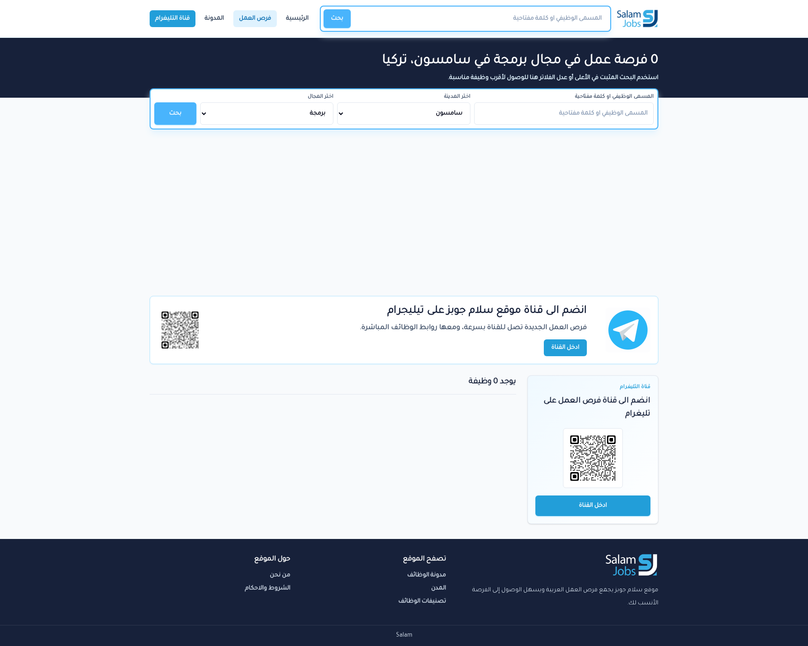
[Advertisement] (404, 199)
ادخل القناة (593, 505)
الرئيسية (297, 18)
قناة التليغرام (172, 18)
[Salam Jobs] (637, 18)
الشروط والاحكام (267, 588)
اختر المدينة (457, 97)
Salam (404, 635)
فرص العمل (255, 18)
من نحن (280, 575)
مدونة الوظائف (426, 575)
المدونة (214, 18)
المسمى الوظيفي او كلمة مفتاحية (614, 97)
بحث (337, 18)
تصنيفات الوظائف (422, 601)
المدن (438, 588)
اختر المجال (320, 97)
